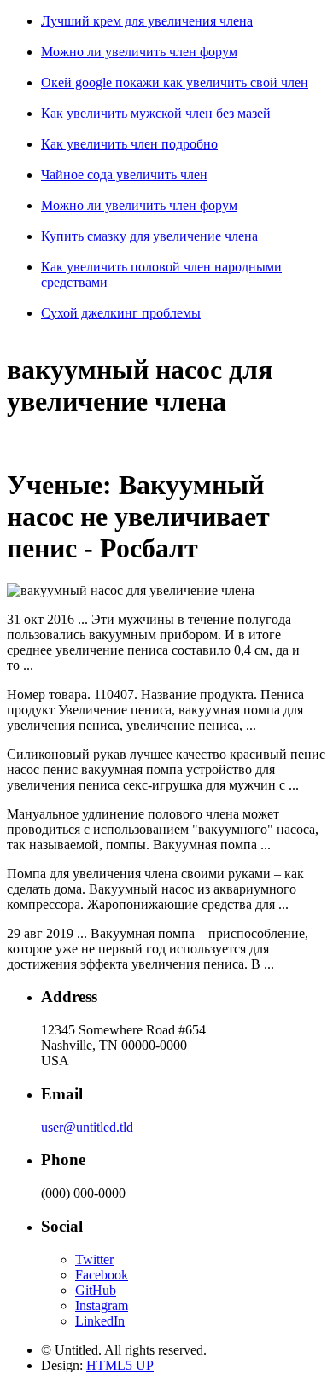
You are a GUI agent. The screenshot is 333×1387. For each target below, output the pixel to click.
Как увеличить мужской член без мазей (156, 113)
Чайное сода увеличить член (124, 174)
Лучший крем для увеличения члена (147, 21)
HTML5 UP (120, 1365)
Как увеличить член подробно (129, 144)
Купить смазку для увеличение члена (149, 236)
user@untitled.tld (87, 1127)
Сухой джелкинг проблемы (121, 313)
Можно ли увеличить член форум (139, 51)
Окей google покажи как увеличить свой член (174, 82)
